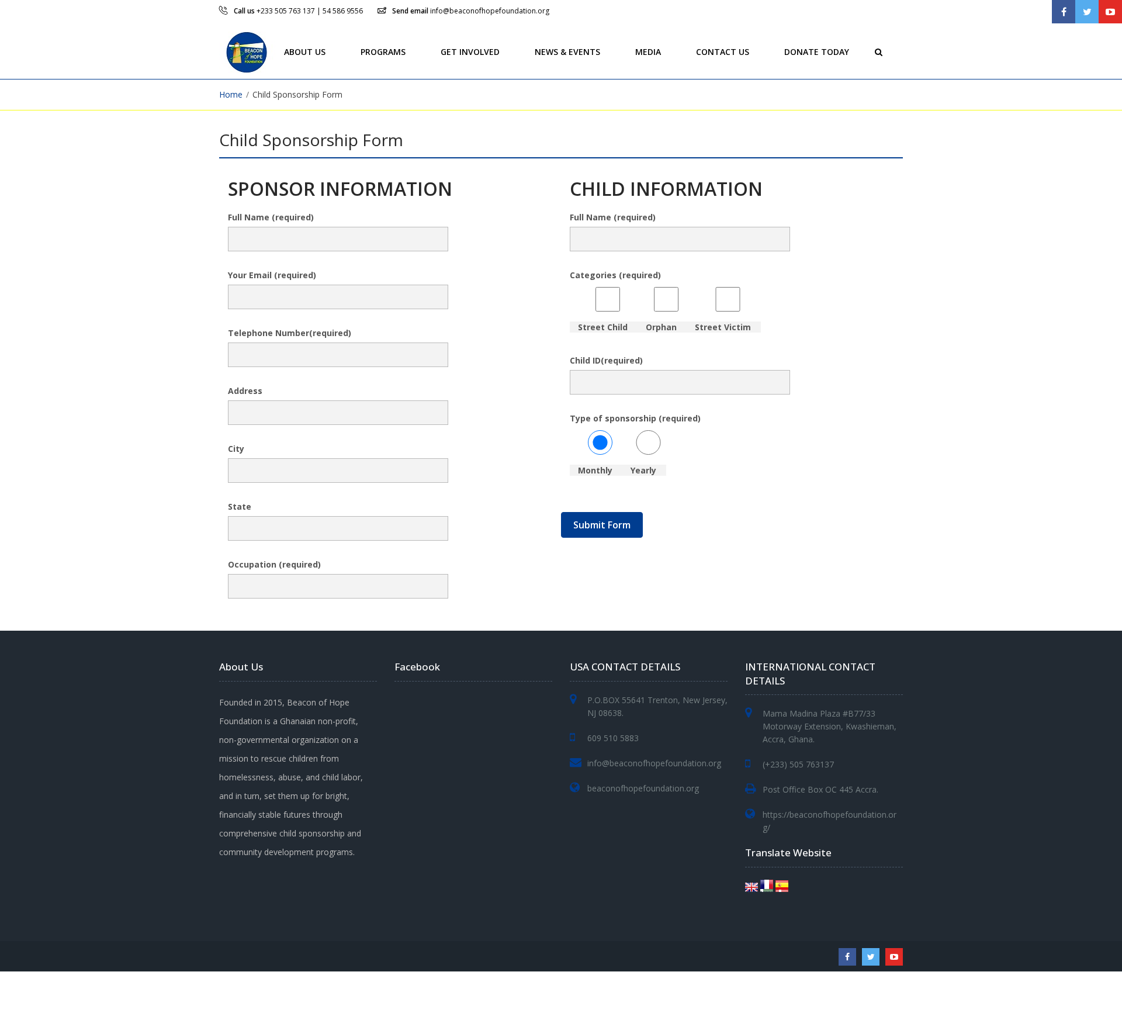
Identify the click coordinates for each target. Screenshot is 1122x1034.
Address (245, 390)
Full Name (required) (271, 217)
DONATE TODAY (816, 51)
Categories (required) (660, 301)
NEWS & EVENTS (567, 51)
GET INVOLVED (470, 51)
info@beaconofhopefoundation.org (489, 11)
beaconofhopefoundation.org (643, 788)
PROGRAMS (383, 51)
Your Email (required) (272, 275)
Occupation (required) (274, 564)
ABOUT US (304, 51)
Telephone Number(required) (289, 332)
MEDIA (648, 51)
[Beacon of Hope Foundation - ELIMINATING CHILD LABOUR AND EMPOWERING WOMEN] (248, 51)
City (236, 448)
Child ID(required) (606, 360)
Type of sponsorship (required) (635, 444)
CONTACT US (722, 51)
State (239, 506)
